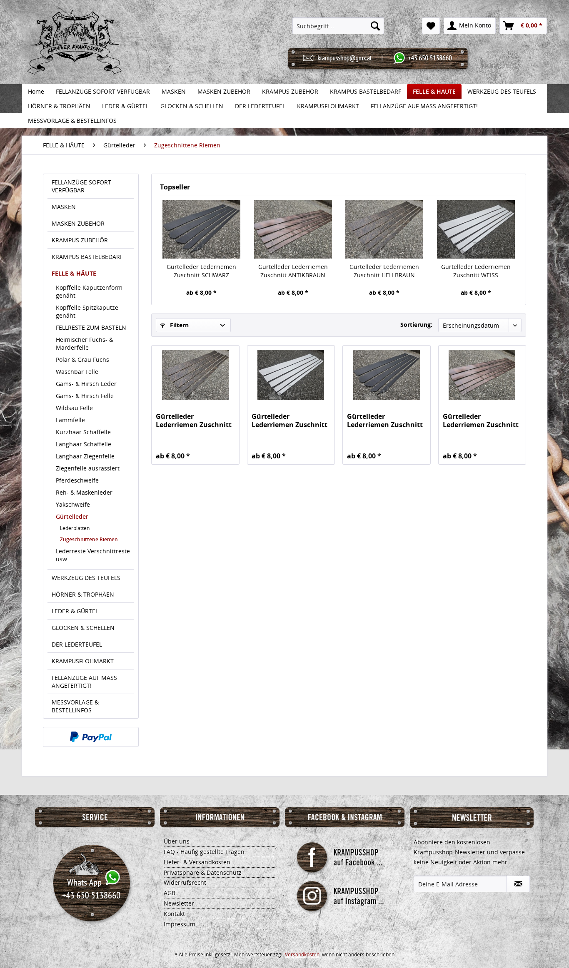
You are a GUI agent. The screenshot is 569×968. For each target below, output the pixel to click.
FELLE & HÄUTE (74, 273)
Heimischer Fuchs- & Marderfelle (84, 343)
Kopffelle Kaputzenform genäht (89, 291)
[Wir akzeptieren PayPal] (90, 737)
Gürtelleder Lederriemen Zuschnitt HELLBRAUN (384, 271)
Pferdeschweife (77, 480)
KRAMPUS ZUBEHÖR (80, 240)
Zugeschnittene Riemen (89, 539)
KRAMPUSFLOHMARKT (83, 661)
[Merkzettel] (431, 25)
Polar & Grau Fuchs (82, 359)
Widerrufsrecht (185, 882)
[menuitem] (338, 25)
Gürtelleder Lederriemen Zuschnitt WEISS (476, 271)
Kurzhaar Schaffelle (83, 432)
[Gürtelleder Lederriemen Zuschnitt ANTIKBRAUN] (293, 229)
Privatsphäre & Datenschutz (203, 872)
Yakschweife (73, 504)
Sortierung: (416, 324)
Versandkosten (302, 954)
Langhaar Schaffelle (83, 444)
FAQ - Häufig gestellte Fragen (204, 852)
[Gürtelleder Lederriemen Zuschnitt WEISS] (476, 229)
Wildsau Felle (74, 408)
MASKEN (64, 207)
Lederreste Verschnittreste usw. (93, 555)
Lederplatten (75, 528)
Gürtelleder (72, 516)
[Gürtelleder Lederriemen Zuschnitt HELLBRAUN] (384, 229)
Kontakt (174, 914)
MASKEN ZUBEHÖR (78, 223)
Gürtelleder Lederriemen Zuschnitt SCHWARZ (201, 271)
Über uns (177, 841)
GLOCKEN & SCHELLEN (83, 628)
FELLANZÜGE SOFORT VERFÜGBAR (81, 186)
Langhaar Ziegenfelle (85, 456)
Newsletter (179, 903)
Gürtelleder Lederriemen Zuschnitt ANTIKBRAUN (293, 271)
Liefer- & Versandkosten (197, 862)
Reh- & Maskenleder (84, 492)
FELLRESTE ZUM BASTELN (91, 327)
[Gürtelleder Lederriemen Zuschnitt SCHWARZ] (201, 229)
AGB (169, 893)
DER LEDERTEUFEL (77, 644)
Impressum (179, 924)
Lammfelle (70, 420)
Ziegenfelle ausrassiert (88, 468)
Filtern (178, 325)
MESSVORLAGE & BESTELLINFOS (75, 706)
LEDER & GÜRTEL (75, 611)
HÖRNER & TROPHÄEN (83, 594)
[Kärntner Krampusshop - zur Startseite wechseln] (74, 50)
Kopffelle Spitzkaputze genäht (87, 311)
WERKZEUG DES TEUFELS (86, 578)
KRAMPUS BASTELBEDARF (87, 257)
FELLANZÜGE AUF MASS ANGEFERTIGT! (84, 681)
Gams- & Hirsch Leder (86, 384)
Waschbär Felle (77, 372)
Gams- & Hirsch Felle (85, 396)
